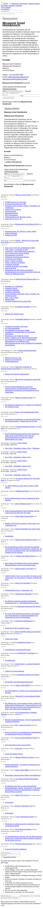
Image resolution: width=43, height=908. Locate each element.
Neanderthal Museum (22, 319)
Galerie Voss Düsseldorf (22, 583)
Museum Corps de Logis (13, 358)
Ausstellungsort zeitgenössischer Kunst (18, 650)
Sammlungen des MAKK (13, 259)
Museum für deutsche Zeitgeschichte (17, 374)
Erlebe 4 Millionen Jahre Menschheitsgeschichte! (21, 338)
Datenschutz (23, 3)
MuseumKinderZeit (11, 213)
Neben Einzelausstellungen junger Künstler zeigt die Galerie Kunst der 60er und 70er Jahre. (22, 512)
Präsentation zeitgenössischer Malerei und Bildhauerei (22, 775)
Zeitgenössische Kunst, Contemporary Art (19, 590)
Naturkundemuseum (11, 361)
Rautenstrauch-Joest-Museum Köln (27, 224)
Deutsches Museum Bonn (23, 844)
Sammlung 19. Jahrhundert (14, 286)
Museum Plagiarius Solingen (24, 757)
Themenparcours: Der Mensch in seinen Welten (20, 231)
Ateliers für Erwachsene (13, 209)
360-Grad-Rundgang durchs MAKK (17, 253)
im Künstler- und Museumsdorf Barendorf (19, 682)
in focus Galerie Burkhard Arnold (26, 738)
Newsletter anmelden (8, 5)
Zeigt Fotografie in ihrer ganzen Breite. (18, 745)
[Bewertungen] (7, 228)
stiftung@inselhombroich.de (18, 77)
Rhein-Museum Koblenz (23, 829)
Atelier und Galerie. (11, 639)
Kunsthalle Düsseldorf (22, 307)
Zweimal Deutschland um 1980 (15, 204)
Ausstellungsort (10, 660)
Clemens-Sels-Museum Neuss (25, 556)
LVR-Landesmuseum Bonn (24, 817)
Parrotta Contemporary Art (23, 806)
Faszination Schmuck (12, 264)
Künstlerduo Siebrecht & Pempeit (28, 675)
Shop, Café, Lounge (11, 297)
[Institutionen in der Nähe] (3, 228)
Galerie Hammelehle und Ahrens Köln (27, 529)
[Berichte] (8, 228)
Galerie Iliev (19, 748)
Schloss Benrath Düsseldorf (27, 350)
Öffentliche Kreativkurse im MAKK (17, 257)
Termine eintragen (34, 3)
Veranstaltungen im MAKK (14, 255)
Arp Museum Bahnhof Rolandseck (26, 779)
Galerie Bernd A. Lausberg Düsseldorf (27, 664)
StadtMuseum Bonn (21, 491)
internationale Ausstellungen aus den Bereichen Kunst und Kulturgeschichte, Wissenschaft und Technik (22, 420)
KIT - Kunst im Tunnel (23, 725)
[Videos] (2, 228)
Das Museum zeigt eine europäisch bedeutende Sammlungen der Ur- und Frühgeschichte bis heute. (22, 602)
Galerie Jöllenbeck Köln (22, 504)
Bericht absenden (8, 98)
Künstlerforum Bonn (24, 642)
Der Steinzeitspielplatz (12, 328)
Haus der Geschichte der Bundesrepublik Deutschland (16, 368)
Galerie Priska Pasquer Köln (24, 516)
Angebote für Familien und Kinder (16, 326)
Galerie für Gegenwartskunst (14, 671)
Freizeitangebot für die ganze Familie (17, 330)
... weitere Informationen (13, 162)
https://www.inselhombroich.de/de (15, 79)
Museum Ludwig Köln (22, 195)
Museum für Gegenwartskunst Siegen (27, 696)
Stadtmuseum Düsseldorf (23, 594)
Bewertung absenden (9, 89)
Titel (4, 91)
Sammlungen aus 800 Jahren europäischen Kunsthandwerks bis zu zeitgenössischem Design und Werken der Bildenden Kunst (22, 272)
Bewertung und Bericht (10, 19)
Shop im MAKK (10, 268)
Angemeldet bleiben (9, 857)
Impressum (15, 3)
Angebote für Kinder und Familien (16, 266)
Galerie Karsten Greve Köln (24, 568)
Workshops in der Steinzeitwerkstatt (17, 336)
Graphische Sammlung (12, 292)
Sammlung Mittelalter (12, 290)
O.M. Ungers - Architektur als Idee (16, 249)
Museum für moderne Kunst (14, 314)
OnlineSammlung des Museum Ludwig (18, 217)
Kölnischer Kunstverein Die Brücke (29, 606)
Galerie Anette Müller (22, 770)
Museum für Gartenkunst (13, 359)
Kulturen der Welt (11, 235)
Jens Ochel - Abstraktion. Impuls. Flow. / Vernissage (22, 448)
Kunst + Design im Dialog (13, 261)
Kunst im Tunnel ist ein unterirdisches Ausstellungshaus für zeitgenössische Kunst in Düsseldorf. (23, 733)
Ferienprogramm (10, 211)
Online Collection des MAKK (15, 262)
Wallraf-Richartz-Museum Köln (25, 279)
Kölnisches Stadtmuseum (23, 621)
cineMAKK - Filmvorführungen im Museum (20, 251)
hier (6, 862)
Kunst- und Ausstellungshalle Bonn (27, 412)
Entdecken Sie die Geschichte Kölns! (17, 628)
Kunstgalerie (9, 536)
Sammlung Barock (11, 288)
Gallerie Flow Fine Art (22, 795)
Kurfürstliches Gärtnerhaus (26, 653)
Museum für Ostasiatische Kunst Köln (27, 379)
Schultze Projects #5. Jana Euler (15, 202)
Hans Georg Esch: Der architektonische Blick (20, 248)
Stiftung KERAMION (22, 685)
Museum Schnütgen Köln (23, 397)
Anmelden (18, 5)
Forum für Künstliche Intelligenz (16, 849)
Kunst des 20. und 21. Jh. (13, 219)
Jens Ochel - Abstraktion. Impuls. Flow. (18, 457)
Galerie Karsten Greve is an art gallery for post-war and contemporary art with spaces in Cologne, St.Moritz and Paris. (23, 577)
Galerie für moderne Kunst (14, 754)
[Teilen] (5, 228)
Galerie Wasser (22, 443)
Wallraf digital (9, 299)
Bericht (28, 91)
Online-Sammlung (11, 233)
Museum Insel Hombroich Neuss (26, 540)
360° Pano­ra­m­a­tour (11, 215)
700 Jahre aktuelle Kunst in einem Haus (18, 301)
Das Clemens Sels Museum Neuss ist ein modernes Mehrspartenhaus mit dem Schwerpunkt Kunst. (22, 564)
